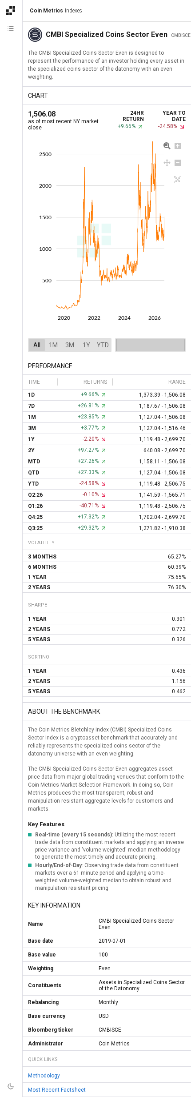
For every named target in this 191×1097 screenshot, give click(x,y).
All (36, 345)
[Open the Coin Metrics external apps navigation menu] (11, 11)
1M (53, 345)
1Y (86, 345)
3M (69, 345)
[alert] (11, 1086)
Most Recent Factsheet (57, 1090)
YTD (103, 345)
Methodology (44, 1076)
